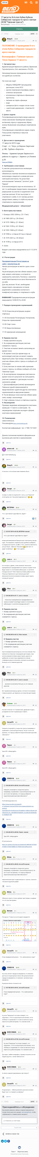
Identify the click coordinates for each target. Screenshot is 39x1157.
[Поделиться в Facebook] (8, 1141)
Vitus (9, 589)
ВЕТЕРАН (10, 507)
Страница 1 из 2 (19, 34)
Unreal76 (10, 722)
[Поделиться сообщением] (35, 41)
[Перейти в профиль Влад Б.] (4, 40)
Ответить (19, 29)
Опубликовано (16, 40)
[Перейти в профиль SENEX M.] (4, 779)
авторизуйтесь (26, 1112)
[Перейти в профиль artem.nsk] (4, 449)
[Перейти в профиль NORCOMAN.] (4, 1033)
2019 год (22, 24)
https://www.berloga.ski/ (20, 423)
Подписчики (17, 1127)
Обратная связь (22, 1151)
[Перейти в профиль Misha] (4, 858)
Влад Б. (7, 24)
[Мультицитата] (3, 443)
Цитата (8, 443)
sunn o (9, 559)
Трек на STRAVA (7, 162)
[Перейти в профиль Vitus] (4, 589)
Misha (9, 857)
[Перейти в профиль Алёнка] (4, 704)
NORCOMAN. (11, 1032)
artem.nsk (10, 448)
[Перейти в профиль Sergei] (4, 490)
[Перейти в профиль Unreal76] (4, 723)
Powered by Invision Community (19, 1154)
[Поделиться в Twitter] (5, 1141)
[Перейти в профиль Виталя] (4, 912)
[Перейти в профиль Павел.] (4, 746)
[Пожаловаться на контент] (33, 41)
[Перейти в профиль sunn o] (4, 560)
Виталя (9, 911)
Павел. (9, 745)
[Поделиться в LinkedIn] (2, 1141)
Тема (13, 1151)
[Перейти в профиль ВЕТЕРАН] (4, 508)
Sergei (9, 489)
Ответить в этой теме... (13, 1121)
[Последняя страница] (37, 34)
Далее (32, 33)
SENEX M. (10, 778)
